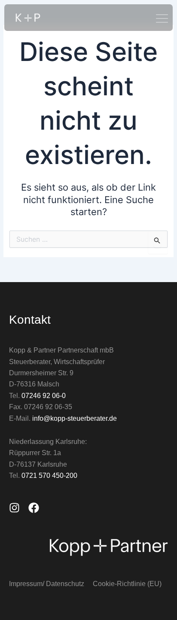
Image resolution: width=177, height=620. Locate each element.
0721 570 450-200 (49, 475)
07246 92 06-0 (43, 395)
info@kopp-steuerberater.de (74, 418)
